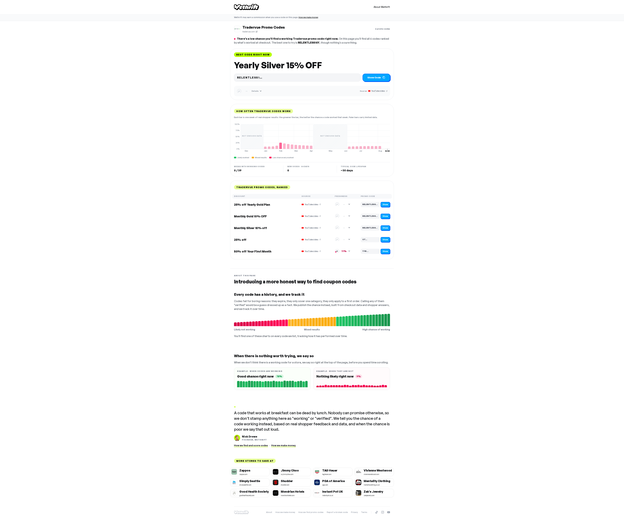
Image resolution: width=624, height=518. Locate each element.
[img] (312, 137)
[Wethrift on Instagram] (382, 512)
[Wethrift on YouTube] (388, 512)
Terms (364, 512)
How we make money (308, 17)
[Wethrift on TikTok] (376, 512)
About (269, 512)
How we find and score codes (251, 445)
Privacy (354, 512)
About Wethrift (382, 7)
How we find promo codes (311, 512)
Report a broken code (337, 512)
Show (385, 204)
